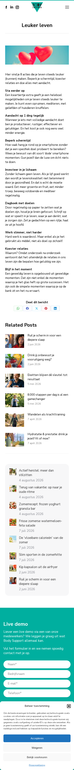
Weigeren (37, 747)
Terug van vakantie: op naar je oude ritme (40, 489)
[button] (69, 706)
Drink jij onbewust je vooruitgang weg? (41, 357)
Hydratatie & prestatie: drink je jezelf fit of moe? (48, 436)
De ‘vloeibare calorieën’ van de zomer (41, 540)
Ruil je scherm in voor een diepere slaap (44, 337)
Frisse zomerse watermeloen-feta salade (40, 523)
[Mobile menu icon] (67, 7)
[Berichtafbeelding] (14, 341)
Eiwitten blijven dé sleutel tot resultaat (47, 377)
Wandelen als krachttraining (46, 414)
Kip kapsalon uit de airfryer (38, 567)
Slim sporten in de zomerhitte (40, 554)
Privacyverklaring (37, 765)
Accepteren (37, 738)
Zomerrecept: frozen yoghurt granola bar (39, 506)
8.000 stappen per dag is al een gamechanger (48, 397)
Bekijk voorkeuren (37, 757)
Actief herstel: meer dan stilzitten (36, 472)
